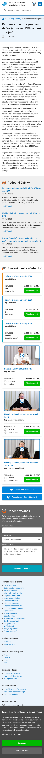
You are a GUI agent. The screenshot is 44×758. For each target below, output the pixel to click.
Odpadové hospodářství (13, 606)
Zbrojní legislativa (10, 629)
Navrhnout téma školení (13, 676)
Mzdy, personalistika (12, 598)
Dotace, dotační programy (14, 588)
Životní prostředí (10, 631)
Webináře (7, 642)
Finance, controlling (11, 591)
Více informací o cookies (11, 734)
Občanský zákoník (11, 601)
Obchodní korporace (11, 603)
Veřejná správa (9, 624)
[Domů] (3, 19)
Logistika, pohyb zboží (12, 596)
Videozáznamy (9, 644)
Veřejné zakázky (10, 626)
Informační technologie (13, 593)
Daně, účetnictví (10, 585)
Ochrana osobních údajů (13, 608)
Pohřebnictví (9, 611)
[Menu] (40, 4)
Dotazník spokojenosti (12, 674)
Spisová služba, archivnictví (14, 619)
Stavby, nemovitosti (11, 621)
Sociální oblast (9, 616)
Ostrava (7, 658)
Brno (6, 655)
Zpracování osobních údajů (14, 692)
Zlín (5, 663)
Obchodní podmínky (11, 694)
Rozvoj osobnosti (10, 613)
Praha (6, 660)
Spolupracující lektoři (12, 679)
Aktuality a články (14, 19)
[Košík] (34, 4)
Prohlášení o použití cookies (15, 689)
